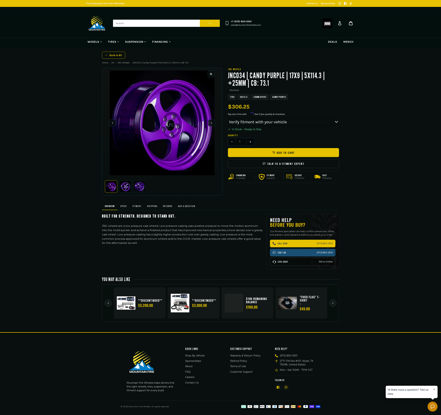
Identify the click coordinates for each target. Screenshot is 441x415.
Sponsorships (328, 3)
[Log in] (339, 23)
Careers (189, 377)
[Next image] (211, 123)
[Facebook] (345, 3)
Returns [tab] (167, 206)
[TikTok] (350, 3)
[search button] (210, 23)
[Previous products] (108, 303)
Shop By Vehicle (195, 355)
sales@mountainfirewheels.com (246, 25)
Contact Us (192, 382)
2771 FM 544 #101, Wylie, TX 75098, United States (296, 362)
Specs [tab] (123, 206)
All (112, 62)
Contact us (312, 3)
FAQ (188, 371)
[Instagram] (339, 3)
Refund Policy (238, 360)
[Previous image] (112, 123)
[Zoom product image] (211, 74)
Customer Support (241, 371)
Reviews (234, 90)
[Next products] (332, 303)
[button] (327, 23)
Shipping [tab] (152, 206)
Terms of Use (238, 366)
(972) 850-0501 (289, 355)
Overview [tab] (110, 206)
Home (105, 62)
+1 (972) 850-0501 (241, 21)
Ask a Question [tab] (186, 206)
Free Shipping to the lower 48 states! (105, 3)
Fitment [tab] (136, 206)
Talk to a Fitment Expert (285, 163)
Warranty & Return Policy (245, 355)
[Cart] (350, 23)
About (189, 366)
